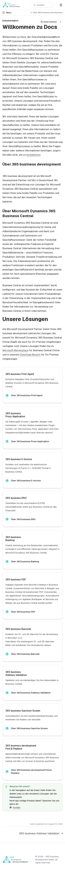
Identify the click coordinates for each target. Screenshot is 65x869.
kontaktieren (33, 154)
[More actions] (60, 22)
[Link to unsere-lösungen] (52, 320)
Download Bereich (30, 354)
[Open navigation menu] (61, 5)
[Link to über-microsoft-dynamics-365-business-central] (35, 216)
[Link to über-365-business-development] (4, 169)
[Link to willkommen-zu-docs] (61, 27)
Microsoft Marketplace (15, 350)
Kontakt (16, 807)
